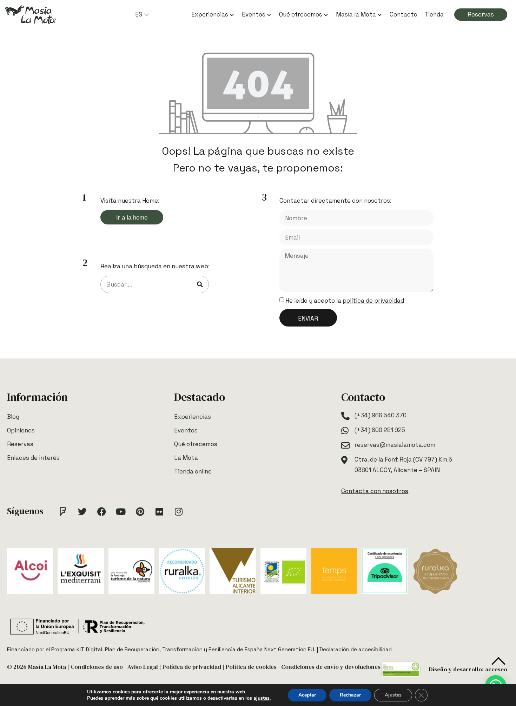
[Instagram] (178, 511)
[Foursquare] (63, 511)
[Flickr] (159, 511)
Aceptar (307, 695)
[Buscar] (200, 284)
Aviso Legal (142, 667)
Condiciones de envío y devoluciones (331, 667)
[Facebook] (101, 511)
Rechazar (350, 695)
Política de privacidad (192, 667)
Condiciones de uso (97, 667)
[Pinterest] (140, 511)
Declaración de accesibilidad (355, 649)
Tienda (434, 14)
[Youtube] (121, 511)
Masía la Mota (356, 14)
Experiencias (209, 14)
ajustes (261, 698)
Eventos (253, 14)
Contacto (403, 14)
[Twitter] (82, 511)
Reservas (481, 14)
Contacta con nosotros (374, 491)
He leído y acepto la (344, 300)
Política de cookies (251, 667)
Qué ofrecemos (300, 14)
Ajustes (393, 695)
